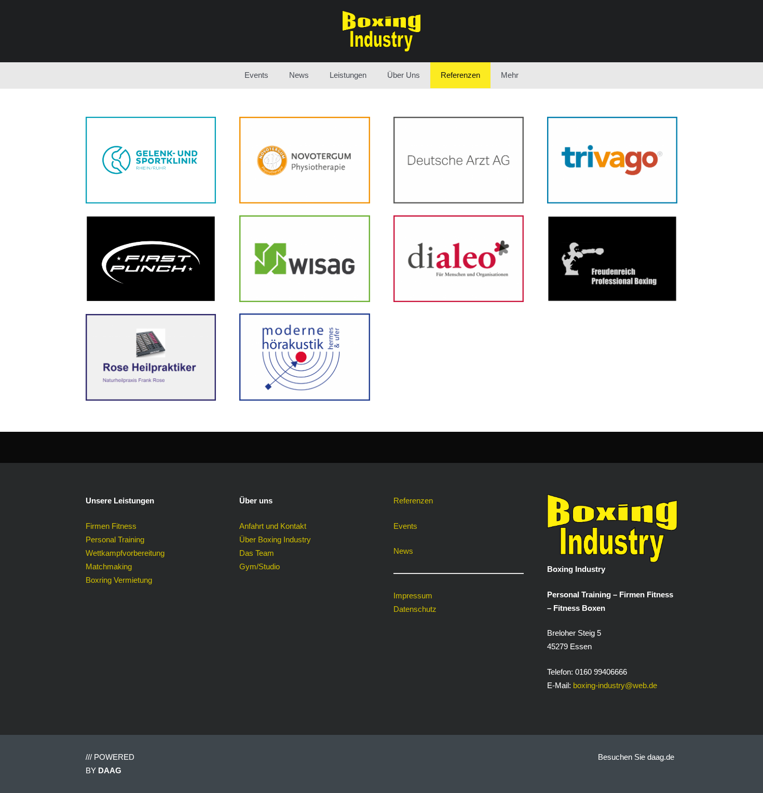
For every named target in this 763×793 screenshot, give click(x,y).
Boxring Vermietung (119, 580)
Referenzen (413, 500)
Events (405, 526)
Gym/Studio (259, 566)
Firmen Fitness (111, 526)
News (403, 550)
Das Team (256, 553)
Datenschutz (415, 609)
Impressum (412, 595)
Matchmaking (109, 566)
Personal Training (115, 539)
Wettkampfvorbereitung (125, 553)
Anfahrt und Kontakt (272, 526)
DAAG (109, 770)
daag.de (660, 757)
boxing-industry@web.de (615, 685)
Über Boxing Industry (275, 539)
